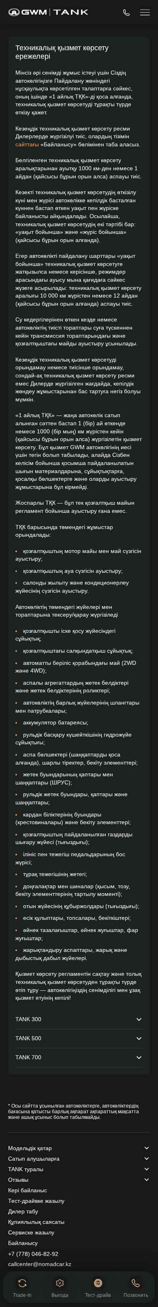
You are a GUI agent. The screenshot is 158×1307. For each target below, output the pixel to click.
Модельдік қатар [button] (30, 1148)
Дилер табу (23, 1211)
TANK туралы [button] (25, 1169)
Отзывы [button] (18, 1179)
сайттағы (27, 144)
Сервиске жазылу (31, 1232)
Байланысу (23, 1243)
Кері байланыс (27, 1190)
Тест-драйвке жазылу (36, 1201)
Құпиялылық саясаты (36, 1222)
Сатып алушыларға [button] (34, 1158)
